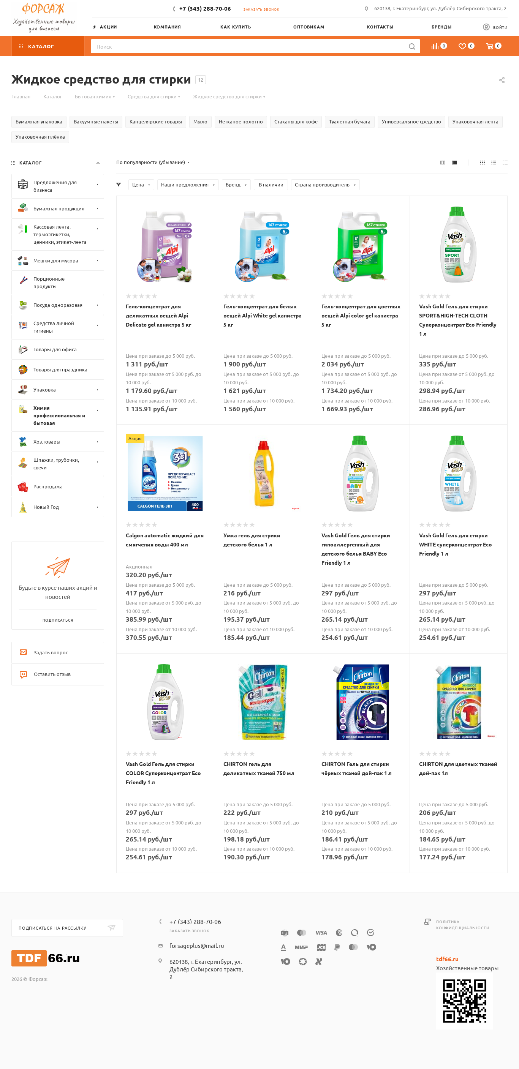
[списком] (494, 162)
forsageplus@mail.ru (196, 945)
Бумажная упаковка (39, 121)
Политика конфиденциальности (462, 924)
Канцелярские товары (156, 121)
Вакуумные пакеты (96, 121)
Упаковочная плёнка (40, 136)
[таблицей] (505, 162)
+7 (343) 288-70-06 (205, 8)
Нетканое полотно (241, 121)
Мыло (200, 121)
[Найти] (412, 46)
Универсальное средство (411, 121)
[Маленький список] (442, 162)
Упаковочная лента (475, 121)
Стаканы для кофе (296, 121)
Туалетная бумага (349, 121)
